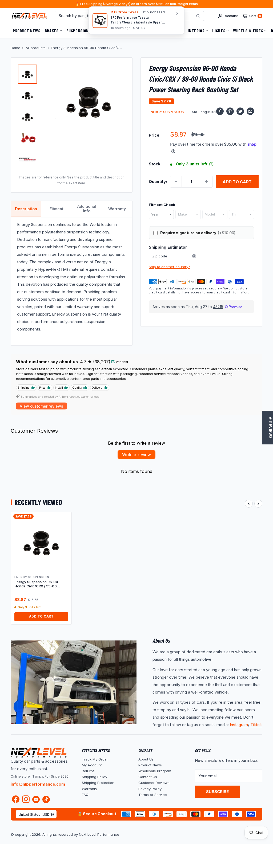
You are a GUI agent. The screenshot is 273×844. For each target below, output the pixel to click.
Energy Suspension (166, 112)
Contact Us (147, 777)
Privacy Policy (150, 789)
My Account (92, 765)
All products (36, 48)
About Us (146, 759)
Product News (27, 30)
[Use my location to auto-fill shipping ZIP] (194, 256)
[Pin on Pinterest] (230, 111)
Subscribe (217, 791)
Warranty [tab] (117, 208)
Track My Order (95, 759)
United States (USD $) (36, 815)
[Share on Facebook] (220, 111)
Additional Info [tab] (86, 208)
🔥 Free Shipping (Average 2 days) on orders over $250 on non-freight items (136, 4)
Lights (218, 30)
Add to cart (237, 181)
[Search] (198, 16)
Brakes (52, 30)
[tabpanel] (71, 281)
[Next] (258, 504)
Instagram (239, 724)
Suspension (77, 30)
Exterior (150, 30)
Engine (103, 30)
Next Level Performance (99, 834)
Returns (88, 771)
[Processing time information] (211, 164)
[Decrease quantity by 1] (176, 181)
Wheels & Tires (248, 30)
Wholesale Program (154, 771)
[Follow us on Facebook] (15, 800)
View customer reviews (41, 406)
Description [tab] (26, 208)
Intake (173, 30)
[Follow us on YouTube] (36, 799)
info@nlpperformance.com (38, 784)
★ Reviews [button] (270, 427)
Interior (196, 30)
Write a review (136, 454)
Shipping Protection (98, 783)
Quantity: (158, 181)
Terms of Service (152, 795)
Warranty (89, 789)
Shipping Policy (94, 777)
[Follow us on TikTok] (46, 799)
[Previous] (249, 504)
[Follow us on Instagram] (26, 800)
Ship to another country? (169, 267)
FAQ (85, 795)
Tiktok (256, 724)
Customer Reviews (154, 783)
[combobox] (161, 214)
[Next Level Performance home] (39, 752)
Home (15, 48)
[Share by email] (250, 111)
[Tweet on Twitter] (240, 111)
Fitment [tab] (56, 208)
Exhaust (126, 30)
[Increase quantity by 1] (206, 181)
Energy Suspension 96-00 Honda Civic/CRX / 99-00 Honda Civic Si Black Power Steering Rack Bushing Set (37, 584)
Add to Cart (41, 616)
